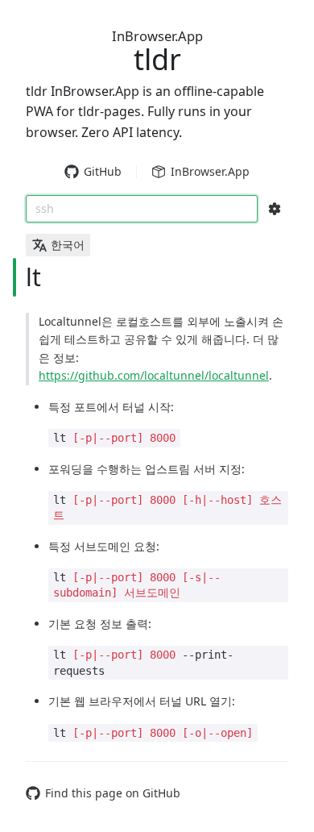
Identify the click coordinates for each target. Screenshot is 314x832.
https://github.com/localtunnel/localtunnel (154, 375)
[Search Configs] (274, 209)
